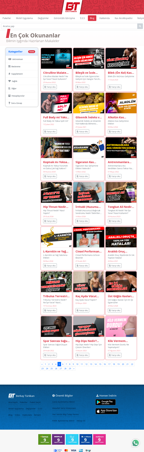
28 (65, 368)
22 (132, 364)
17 (109, 364)
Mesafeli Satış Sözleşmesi (64, 408)
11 (82, 364)
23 (42, 368)
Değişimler (43, 18)
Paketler (7, 18)
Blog (92, 18)
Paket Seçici (35, 402)
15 (100, 364)
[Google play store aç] (105, 402)
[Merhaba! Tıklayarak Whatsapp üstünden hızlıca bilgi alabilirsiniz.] (136, 442)
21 (127, 364)
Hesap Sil (81, 420)
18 (114, 364)
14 (95, 364)
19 (118, 364)
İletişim (37, 415)
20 (123, 364)
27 (61, 368)
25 (51, 368)
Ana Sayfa (13, 402)
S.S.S (82, 18)
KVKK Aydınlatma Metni (63, 420)
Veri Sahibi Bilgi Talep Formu (65, 414)
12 (86, 364)
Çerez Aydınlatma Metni (63, 401)
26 (56, 368)
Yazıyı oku (51, 87)
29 (70, 368)
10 (77, 364)
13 (91, 364)
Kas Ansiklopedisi (123, 18)
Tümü (31, 51)
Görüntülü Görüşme (64, 18)
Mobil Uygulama (24, 18)
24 (47, 368)
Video (17, 415)
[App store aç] (107, 411)
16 (105, 364)
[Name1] (140, 26)
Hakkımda (104, 18)
